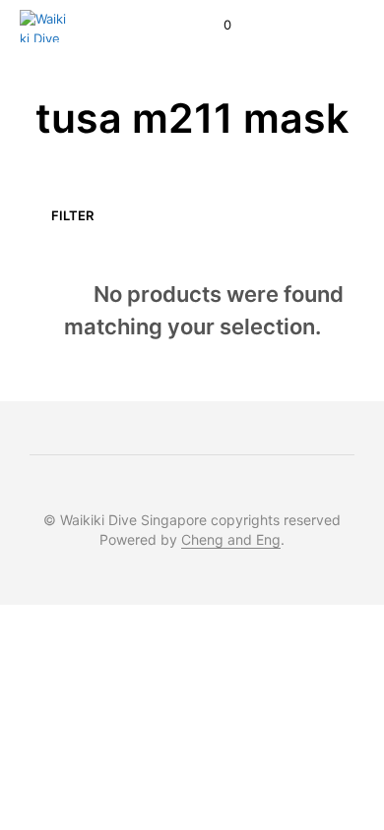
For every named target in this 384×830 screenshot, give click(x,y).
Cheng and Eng (231, 540)
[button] (214, 25)
